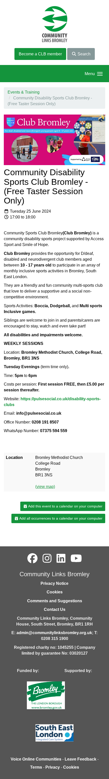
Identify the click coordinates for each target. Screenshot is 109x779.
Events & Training (24, 92)
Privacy (52, 767)
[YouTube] (76, 558)
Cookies (55, 592)
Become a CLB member (40, 54)
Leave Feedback (80, 759)
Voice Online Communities (36, 759)
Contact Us (54, 609)
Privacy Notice (54, 583)
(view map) (45, 486)
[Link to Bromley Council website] (53, 695)
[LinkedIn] (61, 558)
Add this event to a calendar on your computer (64, 506)
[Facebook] (32, 558)
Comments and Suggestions (54, 601)
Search (83, 54)
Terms (36, 767)
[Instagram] (47, 558)
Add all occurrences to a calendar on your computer (60, 518)
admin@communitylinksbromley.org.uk (54, 633)
